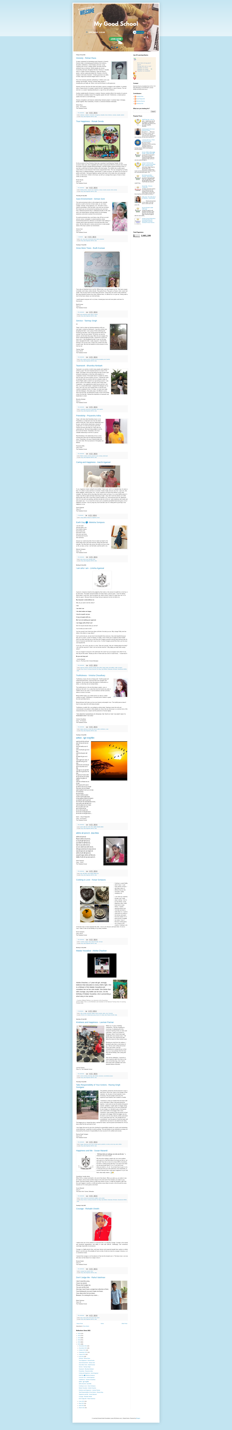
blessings (90, 1075)
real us (100, 1198)
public (98, 729)
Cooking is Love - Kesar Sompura (91, 880)
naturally (90, 559)
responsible (93, 409)
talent (103, 1198)
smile (112, 189)
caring (81, 517)
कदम (81, 873)
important (85, 314)
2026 (79, 1333)
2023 (79, 1340)
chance (82, 1198)
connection (91, 114)
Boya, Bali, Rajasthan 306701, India (89, 116)
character (90, 667)
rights (104, 1013)
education (89, 1013)
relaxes (92, 314)
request (96, 314)
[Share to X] (93, 113)
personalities (111, 667)
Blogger (138, 1418)
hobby (92, 941)
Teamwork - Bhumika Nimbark (89, 365)
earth (86, 239)
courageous (97, 114)
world (94, 559)
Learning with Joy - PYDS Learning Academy (148, 140)
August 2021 (82, 1354)
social (111, 1144)
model (96, 1013)
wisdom (122, 114)
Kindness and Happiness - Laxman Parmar (95, 1022)
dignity (81, 729)
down (87, 1317)
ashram (82, 1075)
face (93, 189)
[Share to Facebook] (95, 113)
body (81, 559)
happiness (96, 189)
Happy (103, 667)
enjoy (90, 941)
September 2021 (83, 1352)
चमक (87, 826)
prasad (108, 189)
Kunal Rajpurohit (140, 98)
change (86, 667)
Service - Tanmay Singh (86, 321)
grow (81, 314)
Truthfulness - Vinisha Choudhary (90, 675)
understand (105, 455)
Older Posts (124, 1323)
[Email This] (90, 113)
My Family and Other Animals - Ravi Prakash (148, 176)
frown (92, 1317)
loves (98, 517)
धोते (83, 873)
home (92, 1144)
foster (106, 114)
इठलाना (81, 826)
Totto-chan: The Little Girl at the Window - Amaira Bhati (148, 197)
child (81, 1013)
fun (91, 517)
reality (116, 667)
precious (89, 455)
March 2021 (82, 1407)
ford (90, 1317)
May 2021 (81, 1403)
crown (84, 1317)
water (117, 1144)
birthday (82, 189)
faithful (85, 517)
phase (111, 1075)
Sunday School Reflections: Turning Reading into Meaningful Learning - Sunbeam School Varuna (149, 220)
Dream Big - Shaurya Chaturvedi (147, 186)
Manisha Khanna (140, 101)
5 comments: (81, 1011)
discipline (103, 114)
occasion (104, 189)
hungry (95, 1144)
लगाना (89, 873)
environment (90, 239)
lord (95, 1317)
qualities (96, 1198)
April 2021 (81, 1405)
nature (97, 239)
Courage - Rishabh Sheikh (87, 1209)
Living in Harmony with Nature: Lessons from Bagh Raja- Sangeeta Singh (148, 164)
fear (85, 1271)
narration (100, 1013)
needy (100, 189)
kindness (110, 114)
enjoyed (89, 189)
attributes (82, 114)
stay (114, 1144)
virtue (91, 1271)
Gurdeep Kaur (139, 96)
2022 (79, 1342)
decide (94, 667)
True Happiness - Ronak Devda (90, 121)
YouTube (101, 941)
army (81, 1317)
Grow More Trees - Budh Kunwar (90, 248)
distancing (86, 1144)
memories (101, 1075)
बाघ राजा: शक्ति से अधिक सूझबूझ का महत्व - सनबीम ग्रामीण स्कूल (148, 153)
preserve (94, 455)
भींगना (92, 826)
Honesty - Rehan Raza (86, 58)
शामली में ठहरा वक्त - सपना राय (148, 119)
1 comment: (80, 236)
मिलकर (86, 873)
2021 (79, 1344)
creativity (82, 941)
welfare (120, 1144)
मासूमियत (95, 826)
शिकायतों (98, 826)
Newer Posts (80, 1323)
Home (102, 1323)
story (107, 1013)
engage (86, 941)
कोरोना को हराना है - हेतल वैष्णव (87, 833)
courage (84, 1013)
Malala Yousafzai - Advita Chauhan (91, 951)
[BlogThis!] (91, 113)
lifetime (81, 455)
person (95, 729)
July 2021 (81, 1356)
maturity (114, 114)
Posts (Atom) (86, 1326)
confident (87, 114)
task (105, 359)
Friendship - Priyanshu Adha (88, 415)
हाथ (98, 873)
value (107, 729)
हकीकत (102, 826)
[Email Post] (87, 112)
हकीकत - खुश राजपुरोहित (85, 738)
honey (84, 559)
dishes (85, 189)
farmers (89, 359)
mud (87, 559)
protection (102, 239)
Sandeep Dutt (139, 103)
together (101, 409)
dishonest (86, 729)
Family (88, 517)
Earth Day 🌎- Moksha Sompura (90, 522)
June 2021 (82, 1401)
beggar (81, 1144)
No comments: (81, 112)
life (92, 729)
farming (92, 359)
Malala (93, 1013)
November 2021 (83, 1348)
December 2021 (83, 1346)
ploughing (101, 359)
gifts (94, 1075)
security (108, 1144)
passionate (91, 1198)
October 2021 (82, 1350)
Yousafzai (110, 1013)
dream (85, 1198)
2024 (79, 1337)
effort (81, 359)
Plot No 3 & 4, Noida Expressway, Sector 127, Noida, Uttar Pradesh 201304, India (99, 1015)
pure (97, 455)
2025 (79, 1335)
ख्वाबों (84, 826)
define (100, 667)
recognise (120, 667)
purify (89, 314)
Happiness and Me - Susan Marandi (91, 1150)
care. (81, 239)
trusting (100, 455)
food (90, 1144)
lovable (85, 455)
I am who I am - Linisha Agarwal (90, 568)
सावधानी (91, 873)
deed (98, 667)
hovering (97, 359)
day (84, 239)
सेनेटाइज (95, 873)
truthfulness (102, 729)
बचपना (89, 826)
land (95, 239)
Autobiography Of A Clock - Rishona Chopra (148, 129)
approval (82, 667)
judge (107, 667)
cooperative (82, 409)
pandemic (103, 1144)
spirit (98, 409)
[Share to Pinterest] (97, 113)
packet (99, 1144)
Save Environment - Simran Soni (90, 199)
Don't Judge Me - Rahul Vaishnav (90, 1277)
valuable (118, 114)
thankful (108, 359)
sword (98, 1317)
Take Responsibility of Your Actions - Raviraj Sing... (91, 1392)
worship (115, 189)
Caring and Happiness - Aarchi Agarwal (93, 462)
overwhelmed (107, 1075)
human (89, 729)
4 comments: (81, 515)
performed (88, 409)
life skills (96, 941)
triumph (88, 1271)
